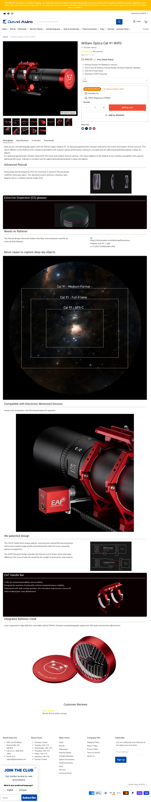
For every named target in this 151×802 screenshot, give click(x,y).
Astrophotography (53, 29)
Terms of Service (93, 752)
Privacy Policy (92, 749)
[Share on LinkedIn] (90, 128)
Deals (4, 29)
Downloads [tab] (49, 140)
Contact (146, 29)
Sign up (121, 759)
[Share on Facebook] (82, 128)
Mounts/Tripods (36, 29)
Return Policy (92, 746)
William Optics (90, 47)
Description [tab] (8, 140)
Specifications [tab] (22, 140)
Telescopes (22, 29)
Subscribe (29, 798)
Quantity (86, 102)
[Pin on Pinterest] (94, 128)
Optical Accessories (71, 29)
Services (110, 29)
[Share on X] (86, 128)
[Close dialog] (35, 768)
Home (5, 37)
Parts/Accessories (89, 29)
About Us (90, 756)
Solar (102, 29)
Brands (13, 29)
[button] (7, 122)
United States (138, 13)
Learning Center (122, 29)
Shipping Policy (93, 742)
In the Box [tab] (36, 140)
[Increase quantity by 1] (104, 107)
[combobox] (75, 22)
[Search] (119, 22)
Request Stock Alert (115, 89)
